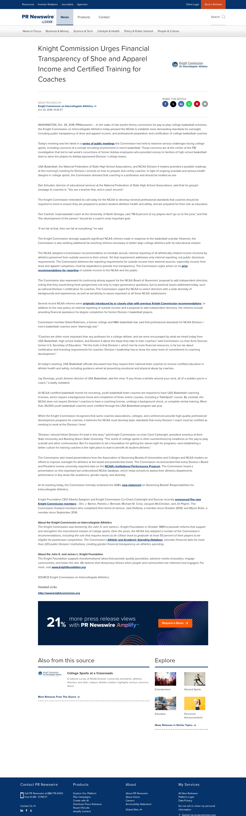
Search (215, 17)
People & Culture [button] (168, 31)
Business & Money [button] (57, 31)
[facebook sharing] (165, 104)
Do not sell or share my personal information (196, 807)
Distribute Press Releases (87, 804)
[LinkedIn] (22, 810)
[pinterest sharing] (197, 104)
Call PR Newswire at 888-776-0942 (43, 793)
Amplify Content (82, 811)
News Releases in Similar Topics (174, 725)
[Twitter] (31, 810)
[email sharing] (205, 104)
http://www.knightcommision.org (59, 593)
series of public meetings (98, 143)
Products (84, 17)
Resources (28, 4)
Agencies (82, 4)
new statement (131, 485)
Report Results (81, 808)
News (65, 17)
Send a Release (213, 4)
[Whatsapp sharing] (189, 104)
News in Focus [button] (32, 31)
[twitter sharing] (173, 104)
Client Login (192, 4)
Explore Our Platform (84, 793)
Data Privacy (185, 800)
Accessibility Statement (138, 804)
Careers (130, 800)
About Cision (133, 797)
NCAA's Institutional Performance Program (132, 466)
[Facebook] (26, 810)
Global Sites (133, 809)
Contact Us (26, 806)
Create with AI (81, 800)
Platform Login (186, 797)
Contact (104, 17)
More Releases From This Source (57, 697)
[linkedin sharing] (181, 104)
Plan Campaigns (82, 797)
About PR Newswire (137, 793)
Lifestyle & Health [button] (108, 31)
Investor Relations (48, 4)
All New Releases (188, 793)
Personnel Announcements (193, 715)
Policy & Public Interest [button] (138, 31)
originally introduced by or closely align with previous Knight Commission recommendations (142, 303)
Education (160, 714)
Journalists (67, 4)
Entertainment (162, 689)
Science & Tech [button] (83, 31)
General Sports (192, 689)
